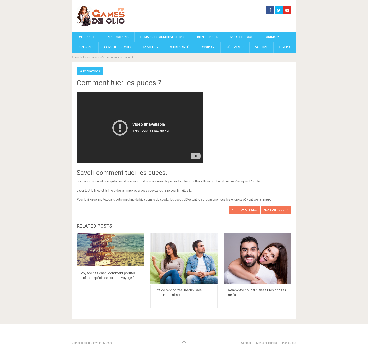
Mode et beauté (242, 37)
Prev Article (246, 210)
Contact (246, 342)
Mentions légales (266, 342)
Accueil (76, 57)
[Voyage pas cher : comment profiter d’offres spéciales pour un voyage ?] (110, 250)
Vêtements (235, 47)
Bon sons (85, 47)
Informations (118, 37)
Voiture (261, 47)
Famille (149, 47)
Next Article (274, 210)
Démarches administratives (162, 37)
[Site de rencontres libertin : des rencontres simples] (184, 259)
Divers (284, 47)
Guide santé (179, 47)
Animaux (272, 37)
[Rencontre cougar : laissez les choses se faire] (257, 259)
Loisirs (206, 47)
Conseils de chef (117, 47)
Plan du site (289, 342)
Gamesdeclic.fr (81, 342)
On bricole (86, 37)
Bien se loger (207, 37)
